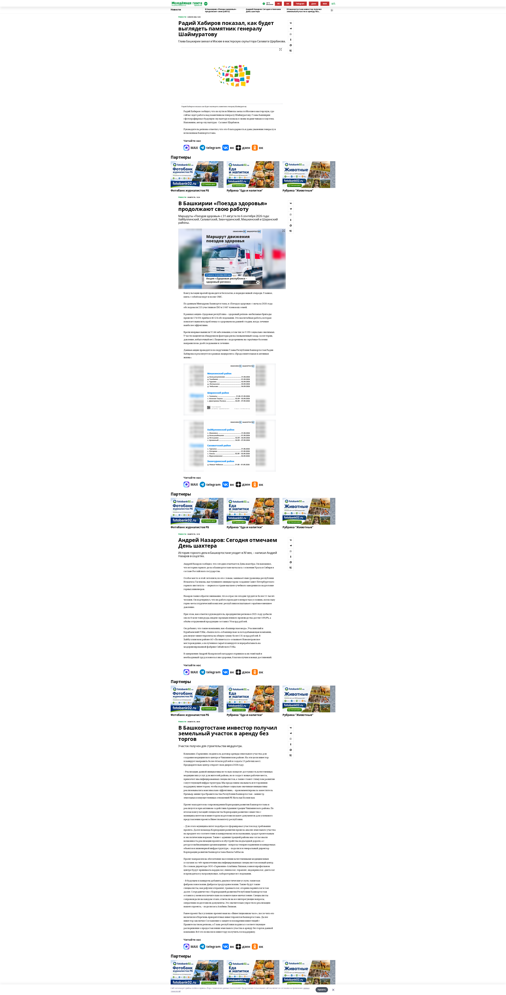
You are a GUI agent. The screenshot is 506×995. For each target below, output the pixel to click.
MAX (325, 3)
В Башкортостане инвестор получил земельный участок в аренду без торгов (304, 10)
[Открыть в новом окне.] (191, 148)
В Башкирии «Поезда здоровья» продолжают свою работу (220, 10)
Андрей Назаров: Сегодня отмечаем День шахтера (263, 10)
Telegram (300, 3)
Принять (322, 989)
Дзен (313, 3)
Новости (176, 9)
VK (278, 3)
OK (287, 3)
